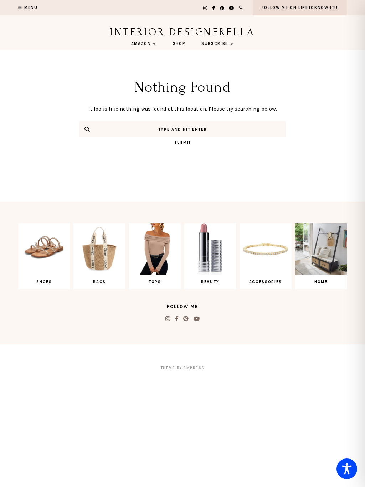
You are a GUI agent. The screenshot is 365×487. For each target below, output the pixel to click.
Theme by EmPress (183, 368)
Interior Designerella (182, 32)
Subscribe (214, 43)
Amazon (141, 43)
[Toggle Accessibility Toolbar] (347, 469)
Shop (179, 43)
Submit (182, 142)
